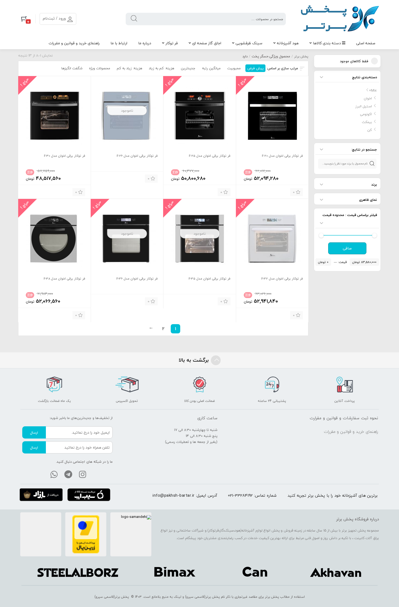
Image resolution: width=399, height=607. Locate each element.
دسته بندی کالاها (327, 43)
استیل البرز (363, 106)
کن (369, 130)
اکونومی (366, 114)
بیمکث (367, 122)
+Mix (372, 90)
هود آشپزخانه (288, 43)
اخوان (368, 98)
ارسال (34, 433)
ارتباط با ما (118, 43)
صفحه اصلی (365, 43)
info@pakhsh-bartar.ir (174, 495)
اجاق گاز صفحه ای (206, 43)
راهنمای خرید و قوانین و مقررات (74, 43)
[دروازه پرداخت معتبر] (85, 534)
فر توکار (172, 43)
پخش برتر (301, 56)
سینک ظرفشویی (249, 43)
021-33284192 (240, 495)
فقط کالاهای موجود (354, 61)
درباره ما (144, 43)
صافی (347, 248)
